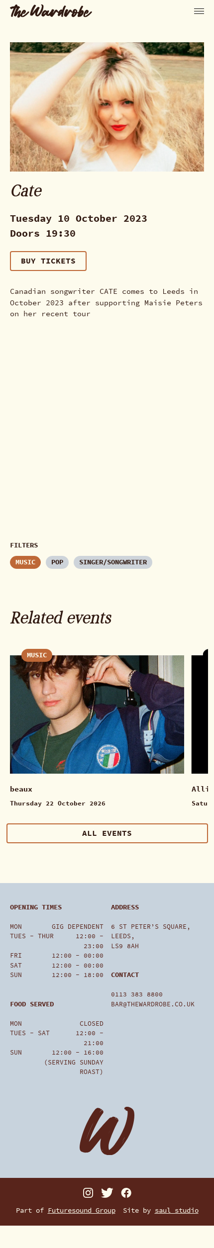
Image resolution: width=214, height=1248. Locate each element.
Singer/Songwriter (113, 562)
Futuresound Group (81, 1210)
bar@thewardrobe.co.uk (153, 1004)
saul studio (177, 1210)
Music (25, 562)
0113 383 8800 (137, 994)
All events (107, 833)
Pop (57, 562)
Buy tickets (48, 261)
